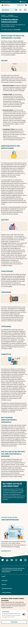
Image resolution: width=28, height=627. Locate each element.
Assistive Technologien (5, 1)
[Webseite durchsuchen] (24, 10)
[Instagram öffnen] (16, 562)
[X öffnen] (21, 562)
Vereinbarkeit (10, 15)
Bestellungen (4, 580)
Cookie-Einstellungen (6, 592)
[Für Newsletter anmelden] (7, 562)
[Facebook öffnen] (12, 562)
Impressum (4, 584)
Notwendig (5, 612)
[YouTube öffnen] (25, 562)
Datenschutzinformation (7, 588)
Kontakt (3, 576)
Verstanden (14, 622)
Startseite (3, 15)
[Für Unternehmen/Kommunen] (20, 10)
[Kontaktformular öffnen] (3, 562)
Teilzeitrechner (5, 473)
